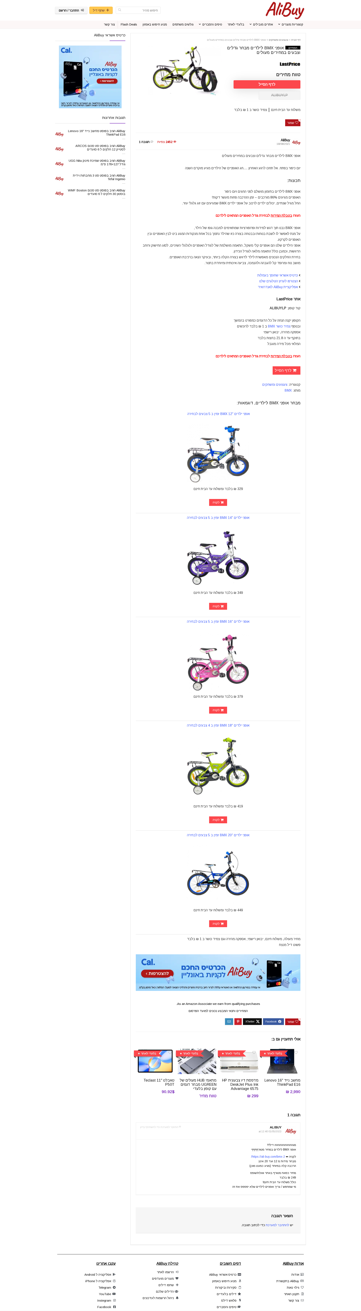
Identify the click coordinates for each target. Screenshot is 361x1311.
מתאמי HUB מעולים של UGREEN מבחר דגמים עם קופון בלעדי (198, 1084)
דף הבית (295, 39)
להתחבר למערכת (277, 1225)
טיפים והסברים (212, 24)
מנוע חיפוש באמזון (154, 24)
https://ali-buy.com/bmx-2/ (268, 1156)
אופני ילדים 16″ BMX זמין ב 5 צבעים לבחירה (218, 621)
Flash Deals (129, 24)
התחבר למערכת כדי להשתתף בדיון (159, 1127)
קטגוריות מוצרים (292, 24)
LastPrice (285, 299)
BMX (288, 390)
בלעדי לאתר (236, 24)
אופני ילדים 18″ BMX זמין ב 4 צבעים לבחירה (218, 725)
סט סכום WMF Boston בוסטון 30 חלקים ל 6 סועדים (96, 192)
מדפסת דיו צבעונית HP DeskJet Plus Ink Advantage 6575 (240, 1084)
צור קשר (109, 24)
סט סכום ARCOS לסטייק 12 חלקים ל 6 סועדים (100, 147)
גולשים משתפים (182, 24)
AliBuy (285, 140)
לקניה (215, 502)
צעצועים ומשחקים (278, 39)
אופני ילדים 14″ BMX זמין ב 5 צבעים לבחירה (218, 517)
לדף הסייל (267, 84)
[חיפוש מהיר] (119, 10)
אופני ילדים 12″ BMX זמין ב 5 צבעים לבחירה (218, 414)
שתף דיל (99, 10)
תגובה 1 (144, 142)
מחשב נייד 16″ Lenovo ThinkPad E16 (282, 1082)
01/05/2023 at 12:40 (270, 1131)
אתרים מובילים (263, 24)
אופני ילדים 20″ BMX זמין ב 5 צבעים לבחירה (218, 835)
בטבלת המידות (281, 215)
